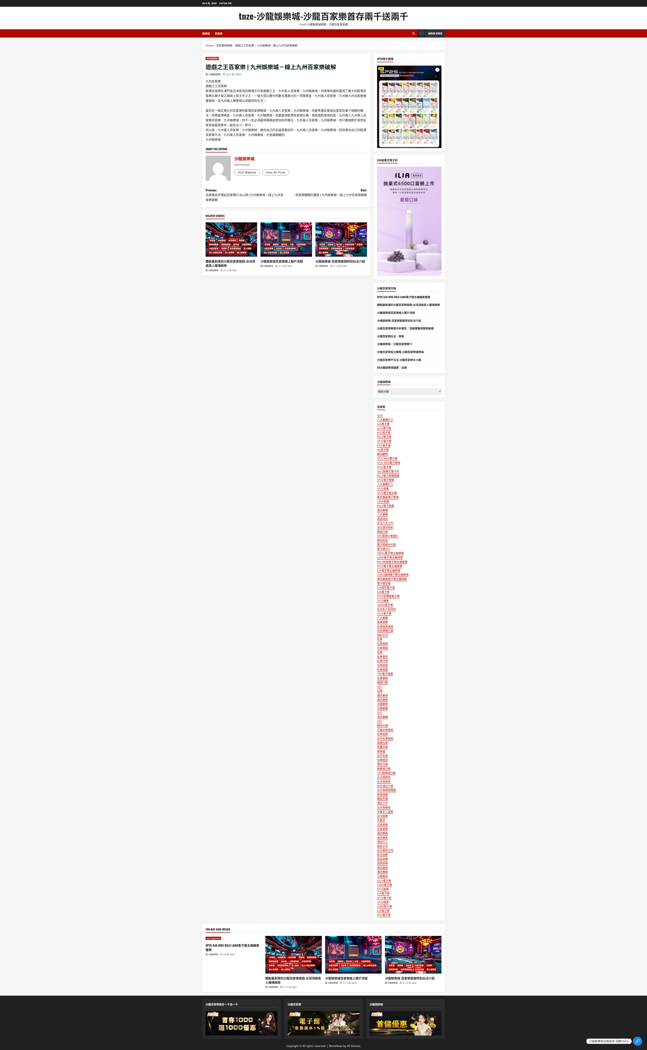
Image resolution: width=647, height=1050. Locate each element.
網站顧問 (382, 454)
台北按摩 (382, 816)
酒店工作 (382, 803)
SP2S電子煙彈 (385, 480)
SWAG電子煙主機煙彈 (390, 553)
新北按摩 (382, 855)
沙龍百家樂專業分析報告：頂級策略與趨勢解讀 (405, 328)
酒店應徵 (382, 700)
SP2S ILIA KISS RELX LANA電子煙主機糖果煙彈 (403, 297)
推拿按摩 (382, 622)
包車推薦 (382, 644)
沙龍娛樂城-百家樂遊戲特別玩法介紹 (340, 261)
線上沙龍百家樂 (270, 252)
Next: (331, 192)
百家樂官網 (349, 248)
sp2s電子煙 (384, 428)
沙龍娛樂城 (214, 74)
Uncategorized (213, 938)
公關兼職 (382, 708)
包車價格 (382, 648)
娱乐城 (236, 244)
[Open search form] (413, 33)
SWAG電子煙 (385, 605)
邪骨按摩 (382, 794)
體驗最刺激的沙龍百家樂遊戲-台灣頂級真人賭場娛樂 (230, 263)
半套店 (381, 820)
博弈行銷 (382, 764)
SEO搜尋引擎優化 (387, 536)
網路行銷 (382, 532)
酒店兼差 (382, 695)
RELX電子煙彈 (385, 506)
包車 (379, 639)
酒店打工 (382, 842)
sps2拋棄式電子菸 (388, 471)
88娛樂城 (222, 240)
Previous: (244, 195)
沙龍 (292, 244)
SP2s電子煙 (384, 467)
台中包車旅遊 (385, 738)
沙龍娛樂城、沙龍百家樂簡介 (394, 344)
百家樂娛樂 (323, 248)
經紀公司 (382, 635)
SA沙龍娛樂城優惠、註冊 (392, 367)
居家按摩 (382, 859)
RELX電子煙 (384, 437)
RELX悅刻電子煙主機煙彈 (392, 562)
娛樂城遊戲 (225, 244)
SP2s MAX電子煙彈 (388, 463)
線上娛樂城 (241, 252)
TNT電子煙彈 (385, 674)
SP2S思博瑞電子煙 (388, 596)
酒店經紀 (382, 519)
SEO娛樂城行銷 (386, 773)
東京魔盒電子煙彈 (388, 497)
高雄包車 (382, 743)
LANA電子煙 (384, 885)
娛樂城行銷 (384, 768)
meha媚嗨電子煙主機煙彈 (393, 575)
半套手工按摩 (385, 812)
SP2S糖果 (383, 600)
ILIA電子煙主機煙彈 (388, 570)
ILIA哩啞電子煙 (386, 587)
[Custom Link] (637, 1041)
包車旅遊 (382, 665)
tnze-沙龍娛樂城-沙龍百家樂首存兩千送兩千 (323, 15)
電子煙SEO (383, 549)
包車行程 (382, 661)
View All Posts (275, 172)
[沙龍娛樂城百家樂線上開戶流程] (286, 239)
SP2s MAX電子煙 (387, 458)
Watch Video (435, 33)
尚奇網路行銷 (385, 631)
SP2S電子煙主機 (387, 493)
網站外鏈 (382, 725)
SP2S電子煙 (384, 441)
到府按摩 (382, 863)
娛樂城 (206, 33)
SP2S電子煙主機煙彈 (389, 566)
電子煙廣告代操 (386, 544)
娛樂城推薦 (213, 244)
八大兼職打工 (385, 419)
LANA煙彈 (383, 501)
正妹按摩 (382, 824)
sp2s (380, 415)
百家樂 (218, 33)
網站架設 (382, 540)
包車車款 (382, 656)
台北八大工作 (385, 523)
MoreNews (336, 1046)
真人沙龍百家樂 (215, 252)
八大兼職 (382, 514)
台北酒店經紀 (385, 527)
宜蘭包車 (382, 747)
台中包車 (382, 755)
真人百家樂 (229, 252)
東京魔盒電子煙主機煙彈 (392, 579)
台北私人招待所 (386, 609)
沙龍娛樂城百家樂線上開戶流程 (281, 261)
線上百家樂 (284, 252)
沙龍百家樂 (213, 248)
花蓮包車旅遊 (385, 730)
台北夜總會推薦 (386, 790)
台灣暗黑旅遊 (385, 626)
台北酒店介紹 (385, 786)
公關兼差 (382, 704)
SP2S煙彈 (383, 488)
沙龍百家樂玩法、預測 (390, 336)
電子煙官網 (384, 583)
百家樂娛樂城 (212, 58)
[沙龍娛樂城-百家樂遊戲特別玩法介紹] (341, 239)
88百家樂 (232, 240)
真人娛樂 (247, 248)
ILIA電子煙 (383, 424)
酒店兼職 (382, 510)
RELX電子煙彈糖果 (388, 476)
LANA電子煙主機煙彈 (390, 557)
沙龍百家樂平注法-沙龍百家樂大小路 (399, 360)
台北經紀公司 (385, 850)
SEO (379, 687)
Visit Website (247, 172)
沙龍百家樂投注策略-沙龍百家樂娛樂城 (400, 352)
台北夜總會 (384, 777)
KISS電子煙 (384, 432)
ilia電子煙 (383, 450)
